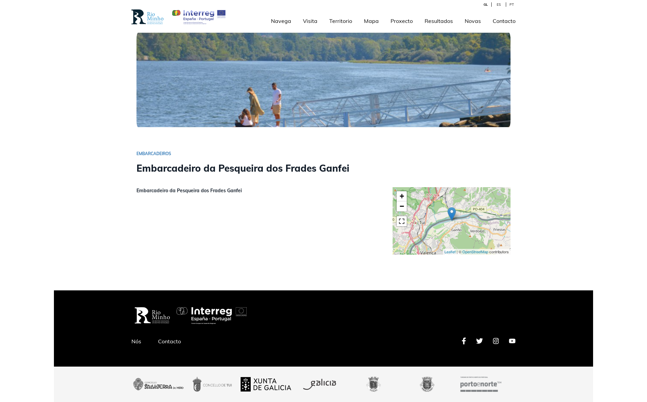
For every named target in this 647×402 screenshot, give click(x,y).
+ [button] (402, 196)
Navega (281, 21)
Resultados (439, 21)
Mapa (371, 21)
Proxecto (402, 21)
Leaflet (450, 251)
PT (512, 4)
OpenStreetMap (475, 251)
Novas (473, 21)
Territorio (340, 21)
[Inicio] (147, 13)
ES (499, 4)
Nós (136, 341)
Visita (310, 21)
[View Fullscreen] (402, 221)
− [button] (402, 206)
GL (486, 4)
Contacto (504, 21)
